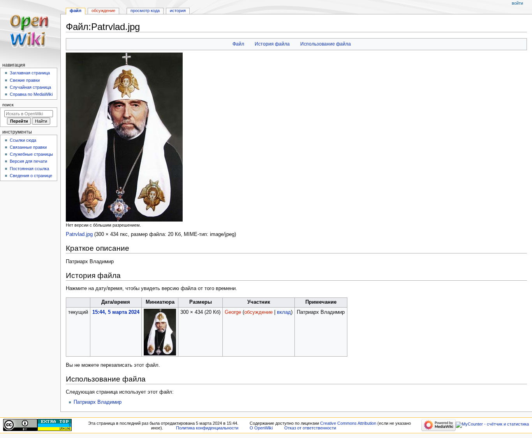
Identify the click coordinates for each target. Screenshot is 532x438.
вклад (284, 312)
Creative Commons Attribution (348, 423)
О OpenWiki (261, 428)
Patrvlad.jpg (79, 234)
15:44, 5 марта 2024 (115, 312)
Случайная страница (30, 87)
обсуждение (258, 312)
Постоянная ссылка (29, 168)
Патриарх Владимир (98, 402)
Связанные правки (28, 147)
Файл (238, 44)
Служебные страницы (31, 154)
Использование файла (325, 44)
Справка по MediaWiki (31, 94)
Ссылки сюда (23, 140)
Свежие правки (25, 80)
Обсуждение (103, 10)
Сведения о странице (31, 175)
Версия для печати (28, 161)
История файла (272, 44)
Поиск (8, 104)
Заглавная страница (30, 72)
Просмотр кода (145, 10)
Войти (517, 3)
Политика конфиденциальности (207, 428)
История (178, 10)
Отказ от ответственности (310, 428)
